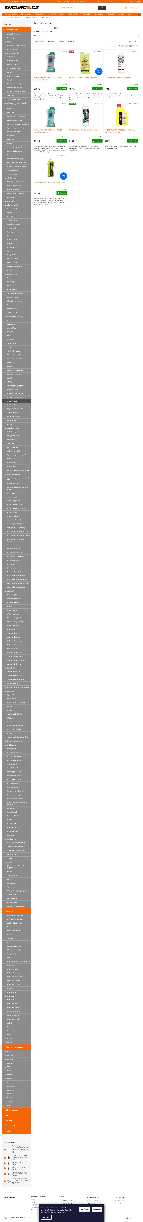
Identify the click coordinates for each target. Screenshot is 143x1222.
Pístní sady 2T (11, 340)
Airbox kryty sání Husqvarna (16, 508)
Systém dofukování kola (15, 293)
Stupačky (10, 862)
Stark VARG (10, 1094)
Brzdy (9, 42)
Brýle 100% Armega (13, 973)
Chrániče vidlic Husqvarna (15, 556)
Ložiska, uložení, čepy (14, 729)
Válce (9, 363)
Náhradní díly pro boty (14, 946)
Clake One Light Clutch (14, 432)
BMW (8, 1105)
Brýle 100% (10, 965)
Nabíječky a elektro (13, 69)
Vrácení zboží (35, 1210)
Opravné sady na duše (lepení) (16, 128)
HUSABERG (10, 1063)
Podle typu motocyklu (14, 1047)
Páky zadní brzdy (12, 447)
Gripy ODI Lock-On (13, 768)
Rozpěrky (10, 270)
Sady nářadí (11, 95)
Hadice (9, 213)
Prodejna (57, 1)
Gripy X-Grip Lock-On (13, 787)
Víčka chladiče (11, 228)
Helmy (9, 1035)
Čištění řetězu (11, 57)
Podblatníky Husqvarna (14, 603)
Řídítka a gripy (12, 745)
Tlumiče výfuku (12, 895)
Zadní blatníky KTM (13, 672)
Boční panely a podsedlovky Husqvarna (16, 540)
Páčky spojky (11, 440)
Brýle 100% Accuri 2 (13, 981)
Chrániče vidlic (12, 545)
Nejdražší (61, 41)
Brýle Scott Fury (12, 1004)
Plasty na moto (12, 493)
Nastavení (46, 1217)
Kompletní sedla (12, 831)
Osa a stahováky (12, 263)
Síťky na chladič (12, 220)
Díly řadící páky (12, 463)
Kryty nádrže (11, 564)
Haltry (9, 251)
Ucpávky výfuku (12, 899)
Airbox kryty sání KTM (14, 501)
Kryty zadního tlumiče (14, 568)
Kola (8, 236)
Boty (8, 942)
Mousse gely (11, 109)
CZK (129, 1)
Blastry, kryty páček (13, 34)
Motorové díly (11, 324)
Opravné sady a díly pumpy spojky (18, 470)
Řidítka (9, 820)
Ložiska (9, 320)
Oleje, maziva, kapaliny (14, 374)
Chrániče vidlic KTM (13, 549)
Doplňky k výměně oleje (14, 397)
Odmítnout (85, 1209)
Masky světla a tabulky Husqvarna (18, 583)
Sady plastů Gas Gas (13, 637)
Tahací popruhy (12, 876)
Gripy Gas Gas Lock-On (14, 756)
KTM (8, 1052)
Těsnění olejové (12, 347)
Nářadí (9, 72)
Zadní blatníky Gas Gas (14, 676)
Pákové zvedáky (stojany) (15, 159)
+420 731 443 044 (67, 1203)
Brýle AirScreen (12, 992)
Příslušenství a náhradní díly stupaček (16, 867)
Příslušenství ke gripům (14, 795)
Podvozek (10, 691)
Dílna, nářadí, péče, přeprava (16, 46)
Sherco (9, 1071)
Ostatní (9, 424)
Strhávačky (10, 1027)
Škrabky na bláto (12, 65)
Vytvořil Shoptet (134, 1218)
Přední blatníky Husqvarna (15, 622)
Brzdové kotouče (12, 243)
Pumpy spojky (11, 467)
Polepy (9, 606)
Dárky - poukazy (12, 1110)
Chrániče (10, 1039)
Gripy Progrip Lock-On (14, 772)
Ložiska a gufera (12, 259)
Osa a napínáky (12, 309)
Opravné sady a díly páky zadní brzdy (19, 455)
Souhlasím (97, 1209)
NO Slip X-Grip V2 (12, 854)
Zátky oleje (11, 197)
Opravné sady (11, 420)
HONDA (9, 1079)
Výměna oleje (11, 178)
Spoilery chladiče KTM (14, 653)
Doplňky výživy (12, 1031)
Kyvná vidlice (11, 695)
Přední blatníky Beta (13, 626)
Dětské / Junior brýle (13, 1012)
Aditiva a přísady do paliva (15, 386)
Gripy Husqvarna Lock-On (15, 760)
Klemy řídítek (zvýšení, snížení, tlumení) (17, 803)
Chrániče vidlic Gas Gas (14, 553)
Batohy (9, 935)
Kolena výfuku (11, 883)
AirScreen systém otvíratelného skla (18, 962)
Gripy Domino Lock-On (14, 753)
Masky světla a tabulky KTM (16, 576)
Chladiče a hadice (13, 209)
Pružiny (9, 710)
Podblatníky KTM (12, 595)
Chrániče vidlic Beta (13, 560)
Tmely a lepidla (12, 174)
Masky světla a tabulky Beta (16, 587)
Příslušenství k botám (14, 950)
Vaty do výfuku (12, 902)
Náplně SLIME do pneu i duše (16, 116)
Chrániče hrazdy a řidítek (15, 799)
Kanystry (10, 232)
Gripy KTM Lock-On (13, 764)
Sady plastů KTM (12, 633)
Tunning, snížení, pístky (14, 714)
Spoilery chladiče (12, 649)
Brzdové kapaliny (12, 390)
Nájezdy (9, 80)
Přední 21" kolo (12, 240)
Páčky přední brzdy (13, 436)
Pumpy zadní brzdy (13, 484)
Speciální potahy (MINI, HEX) (16, 850)
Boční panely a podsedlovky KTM (17, 532)
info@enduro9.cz (67, 1200)
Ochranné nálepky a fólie (15, 370)
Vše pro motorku (12, 29)
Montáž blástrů (12, 812)
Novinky (9, 1120)
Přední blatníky (12, 610)
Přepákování (11, 718)
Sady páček (11, 443)
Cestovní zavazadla (13, 931)
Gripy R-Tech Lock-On (14, 779)
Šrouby (9, 872)
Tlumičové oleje (12, 413)
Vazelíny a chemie (13, 417)
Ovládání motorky (13, 428)
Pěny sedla (10, 835)
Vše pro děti (10, 1126)
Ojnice (9, 336)
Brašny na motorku (13, 927)
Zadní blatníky (12, 668)
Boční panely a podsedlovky (16, 528)
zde (64, 1212)
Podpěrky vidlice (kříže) (14, 88)
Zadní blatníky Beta (13, 683)
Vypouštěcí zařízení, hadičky (16, 193)
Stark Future (11, 1090)
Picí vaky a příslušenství (14, 919)
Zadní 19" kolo (12, 313)
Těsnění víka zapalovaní (15, 359)
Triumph (10, 1102)
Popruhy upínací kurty (14, 84)
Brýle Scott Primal (13, 1008)
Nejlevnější (51, 41)
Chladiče (10, 217)
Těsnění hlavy (11, 343)
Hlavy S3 (10, 332)
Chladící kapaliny (12, 401)
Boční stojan (11, 38)
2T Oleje (10, 378)
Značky (9, 1131)
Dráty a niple (11, 247)
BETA (9, 1067)
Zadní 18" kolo (12, 274)
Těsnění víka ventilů (13, 355)
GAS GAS (10, 1059)
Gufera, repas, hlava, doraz (15, 726)
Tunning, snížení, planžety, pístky (17, 737)
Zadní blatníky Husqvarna (15, 679)
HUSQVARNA (11, 1055)
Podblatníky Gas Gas (13, 599)
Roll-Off (9, 1023)
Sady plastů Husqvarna (14, 641)
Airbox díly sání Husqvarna (15, 524)
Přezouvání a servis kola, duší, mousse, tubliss (16, 104)
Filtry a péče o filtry (13, 205)
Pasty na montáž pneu (14, 132)
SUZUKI (9, 1098)
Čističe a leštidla (12, 61)
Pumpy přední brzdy (13, 474)
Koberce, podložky (13, 49)
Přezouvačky (11, 136)
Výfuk (9, 879)
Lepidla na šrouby (12, 405)
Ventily (9, 367)
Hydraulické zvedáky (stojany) (17, 163)
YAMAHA (10, 1075)
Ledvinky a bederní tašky (15, 923)
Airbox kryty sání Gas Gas (15, 505)
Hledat (102, 8)
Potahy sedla (11, 839)
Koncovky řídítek (12, 816)
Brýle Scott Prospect (13, 1000)
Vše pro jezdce (11, 911)
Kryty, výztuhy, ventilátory (15, 317)
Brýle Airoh (10, 988)
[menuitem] (10, 14)
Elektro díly (11, 201)
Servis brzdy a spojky (14, 99)
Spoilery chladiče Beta (14, 664)
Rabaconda (10, 139)
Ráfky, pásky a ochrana (14, 266)
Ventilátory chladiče (13, 224)
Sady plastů (11, 630)
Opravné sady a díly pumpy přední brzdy (18, 479)
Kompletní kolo (12, 255)
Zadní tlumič (11, 722)
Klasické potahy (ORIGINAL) (16, 843)
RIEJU (9, 1082)
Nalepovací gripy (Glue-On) (15, 791)
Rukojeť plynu (11, 824)
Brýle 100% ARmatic (13, 969)
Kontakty (66, 1)
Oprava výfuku (11, 887)
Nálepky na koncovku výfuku (16, 906)
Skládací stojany (12, 170)
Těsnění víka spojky (13, 351)
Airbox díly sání (12, 512)
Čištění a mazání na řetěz (15, 393)
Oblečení (10, 1042)
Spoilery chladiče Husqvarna (16, 660)
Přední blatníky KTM (13, 614)
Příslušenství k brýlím (14, 1019)
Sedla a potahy (12, 828)
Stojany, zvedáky (12, 155)
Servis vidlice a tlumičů (14, 147)
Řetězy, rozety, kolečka (14, 741)
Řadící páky (11, 459)
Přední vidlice (11, 699)
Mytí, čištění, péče (13, 53)
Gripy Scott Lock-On (13, 783)
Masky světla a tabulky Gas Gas (17, 579)
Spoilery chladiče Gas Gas (15, 656)
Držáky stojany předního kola (16, 92)
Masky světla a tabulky (14, 572)
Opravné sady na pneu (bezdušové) (18, 124)
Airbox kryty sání (12, 497)
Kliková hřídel (11, 328)
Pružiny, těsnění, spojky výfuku (17, 891)
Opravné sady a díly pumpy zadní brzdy (17, 488)
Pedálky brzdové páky (14, 451)
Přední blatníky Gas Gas (14, 618)
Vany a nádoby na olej (14, 186)
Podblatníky (11, 591)
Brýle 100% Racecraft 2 (14, 977)
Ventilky (9, 143)
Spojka (9, 858)
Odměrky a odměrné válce (15, 182)
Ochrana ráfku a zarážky (14, 120)
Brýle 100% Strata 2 (13, 985)
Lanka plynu (11, 808)
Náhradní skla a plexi (14, 1015)
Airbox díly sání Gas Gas (14, 520)
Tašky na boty (11, 938)
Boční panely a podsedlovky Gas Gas (18, 535)
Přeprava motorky (13, 76)
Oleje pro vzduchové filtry (15, 409)
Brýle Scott (10, 996)
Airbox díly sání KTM (13, 516)
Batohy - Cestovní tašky (15, 915)
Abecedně (71, 41)
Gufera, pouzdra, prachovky (16, 703)
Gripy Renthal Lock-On (14, 776)
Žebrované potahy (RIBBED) (16, 847)
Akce (8, 1115)
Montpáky (10, 113)
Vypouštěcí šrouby (13, 189)
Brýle (9, 958)
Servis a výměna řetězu (14, 151)
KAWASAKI (10, 1086)
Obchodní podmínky (79, 1)
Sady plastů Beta (12, 645)
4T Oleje (10, 382)
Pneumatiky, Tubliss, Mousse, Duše (18, 687)
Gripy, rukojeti (11, 749)
